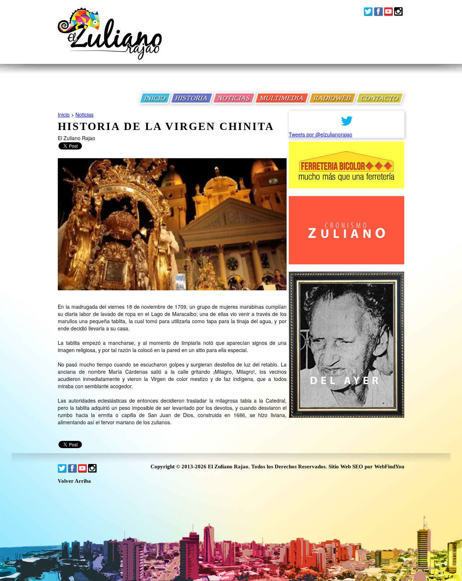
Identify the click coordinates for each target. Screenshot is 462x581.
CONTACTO (380, 98)
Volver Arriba (74, 481)
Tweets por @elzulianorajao (320, 134)
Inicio (64, 114)
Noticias (84, 114)
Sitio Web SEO (345, 466)
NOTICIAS (234, 98)
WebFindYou (389, 466)
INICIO (155, 98)
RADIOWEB (332, 98)
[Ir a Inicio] (110, 39)
